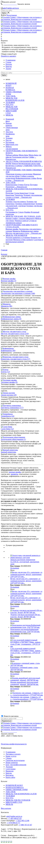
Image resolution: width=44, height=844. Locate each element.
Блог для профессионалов (16, 765)
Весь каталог (6, 808)
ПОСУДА (9, 105)
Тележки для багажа (34, 206)
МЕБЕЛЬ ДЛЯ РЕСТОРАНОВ (12, 108)
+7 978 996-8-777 (13, 823)
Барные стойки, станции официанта (20, 218)
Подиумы (9, 193)
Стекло (21, 212)
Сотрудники (10, 769)
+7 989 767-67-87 (25, 825)
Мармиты (16, 231)
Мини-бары (23, 155)
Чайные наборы (12, 155)
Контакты (9, 775)
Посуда (8, 140)
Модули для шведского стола (17, 233)
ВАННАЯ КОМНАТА (10, 89)
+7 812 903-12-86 (22, 821)
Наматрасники (11, 185)
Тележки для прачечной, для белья (24, 205)
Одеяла (21, 185)
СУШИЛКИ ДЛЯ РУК (32, 166)
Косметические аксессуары (29, 163)
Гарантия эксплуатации (15, 760)
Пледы (26, 185)
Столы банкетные (21, 193)
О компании (10, 60)
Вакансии (9, 771)
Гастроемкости (11, 212)
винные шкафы (15, 472)
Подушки (34, 185)
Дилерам (9, 767)
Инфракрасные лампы (30, 231)
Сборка (8, 758)
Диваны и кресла (21, 221)
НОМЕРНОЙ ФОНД (11, 84)
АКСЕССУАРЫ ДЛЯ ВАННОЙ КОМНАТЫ (24, 161)
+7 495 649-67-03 (14, 818)
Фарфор (27, 212)
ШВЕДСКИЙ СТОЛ (14, 802)
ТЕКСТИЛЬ (10, 96)
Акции (8, 69)
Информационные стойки (26, 178)
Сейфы (31, 157)
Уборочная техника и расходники (19, 174)
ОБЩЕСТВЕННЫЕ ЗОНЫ (17, 790)
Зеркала (15, 163)
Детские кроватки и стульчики (18, 237)
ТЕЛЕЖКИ (10, 102)
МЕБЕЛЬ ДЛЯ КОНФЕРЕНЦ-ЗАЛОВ (15, 99)
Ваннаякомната (9, 124)
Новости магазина (10, 716)
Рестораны (10, 142)
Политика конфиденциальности (14, 744)
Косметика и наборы (14, 166)
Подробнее (14, 568)
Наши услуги (11, 756)
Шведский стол (12, 144)
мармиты (14, 474)
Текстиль (9, 132)
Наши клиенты (12, 763)
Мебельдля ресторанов (12, 148)
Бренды (9, 66)
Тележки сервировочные (25, 204)
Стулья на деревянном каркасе (21, 222)
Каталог (9, 64)
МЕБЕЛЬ (9, 115)
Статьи (8, 62)
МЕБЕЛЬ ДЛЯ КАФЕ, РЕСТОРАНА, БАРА (23, 216)
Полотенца (10, 187)
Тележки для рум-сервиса (16, 202)
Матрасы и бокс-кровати (23, 240)
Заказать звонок (23, 4)
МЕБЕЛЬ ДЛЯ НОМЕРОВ (16, 235)
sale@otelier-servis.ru (11, 8)
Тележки (9, 138)
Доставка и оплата (13, 754)
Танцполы (19, 195)
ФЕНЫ (8, 163)
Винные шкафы (12, 229)
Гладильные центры (20, 157)
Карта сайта (10, 777)
